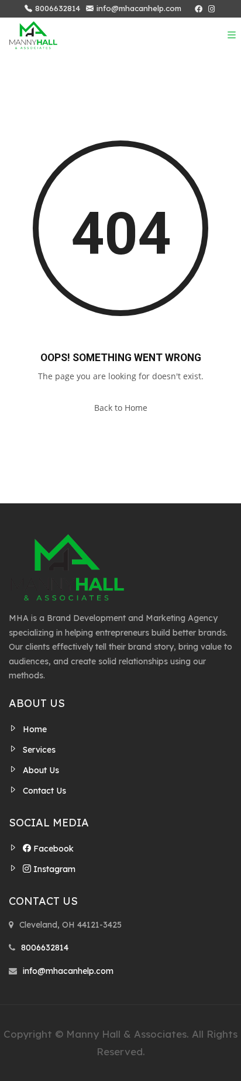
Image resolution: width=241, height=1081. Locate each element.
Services (39, 749)
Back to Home (120, 407)
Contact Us (44, 790)
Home (35, 729)
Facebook (52, 848)
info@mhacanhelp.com (139, 8)
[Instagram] (211, 8)
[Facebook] (198, 8)
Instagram (53, 869)
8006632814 (57, 8)
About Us (41, 770)
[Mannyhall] (33, 35)
